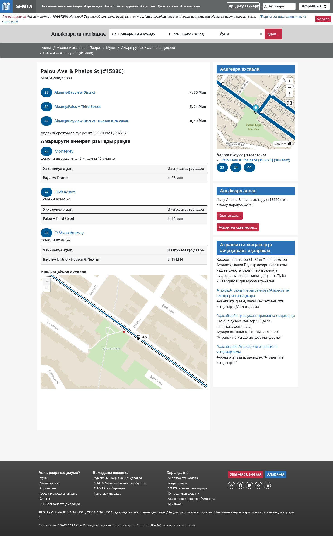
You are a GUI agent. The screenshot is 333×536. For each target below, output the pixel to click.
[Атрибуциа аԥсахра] (289, 144)
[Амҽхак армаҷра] (289, 87)
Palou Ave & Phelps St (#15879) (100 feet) (256, 160)
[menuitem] (62, 6)
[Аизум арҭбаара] (289, 81)
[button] (314, 6)
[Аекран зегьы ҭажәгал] (289, 103)
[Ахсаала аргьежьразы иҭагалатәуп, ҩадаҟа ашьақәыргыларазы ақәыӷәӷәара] (289, 94)
